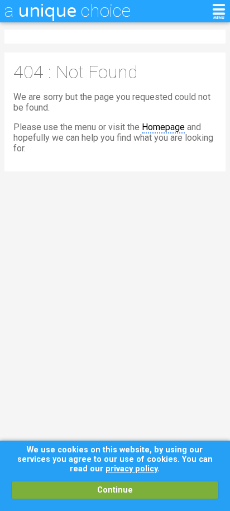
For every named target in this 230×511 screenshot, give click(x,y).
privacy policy (131, 469)
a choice (67, 10)
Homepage (163, 127)
